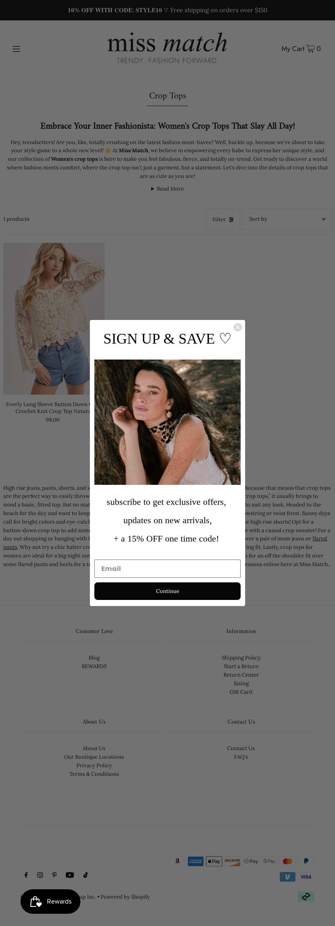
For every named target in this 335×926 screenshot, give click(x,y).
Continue (167, 591)
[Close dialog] (238, 327)
